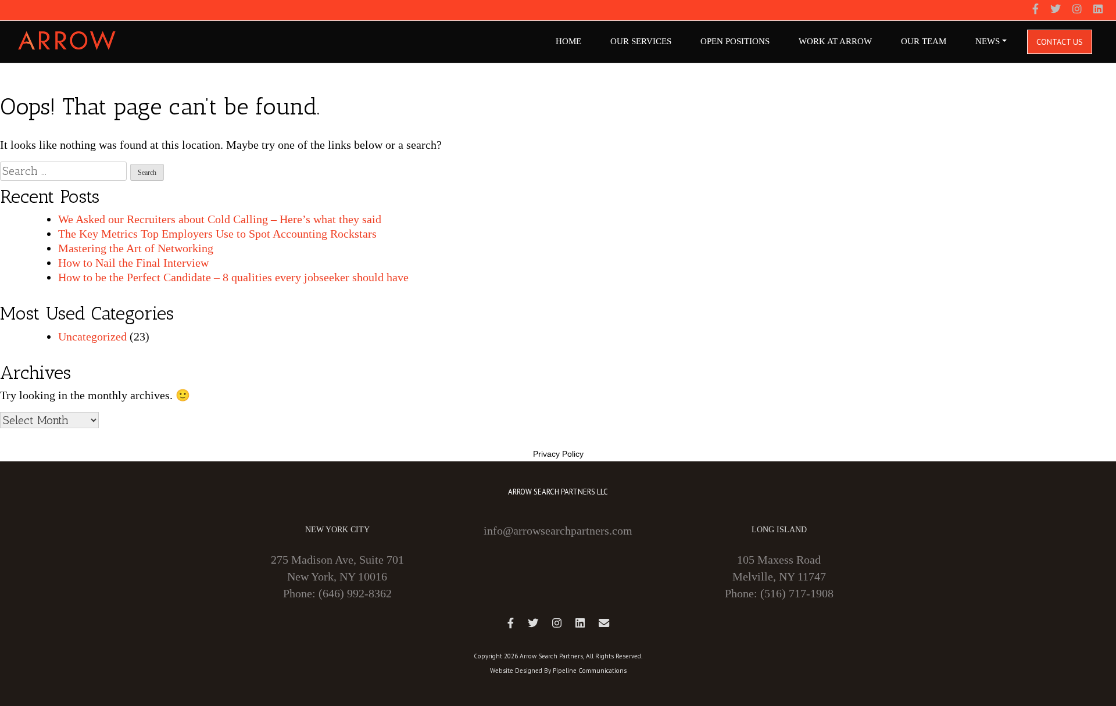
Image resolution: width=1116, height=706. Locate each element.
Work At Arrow (835, 41)
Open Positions (735, 41)
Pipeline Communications (590, 670)
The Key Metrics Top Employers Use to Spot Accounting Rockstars (217, 233)
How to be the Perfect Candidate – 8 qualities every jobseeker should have (233, 277)
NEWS (987, 41)
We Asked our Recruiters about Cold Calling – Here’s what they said (219, 219)
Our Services (640, 41)
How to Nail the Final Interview (133, 262)
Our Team (923, 41)
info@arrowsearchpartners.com (558, 530)
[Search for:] (63, 171)
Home (568, 41)
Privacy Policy (558, 453)
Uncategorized (92, 336)
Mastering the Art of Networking (135, 248)
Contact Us (1059, 42)
